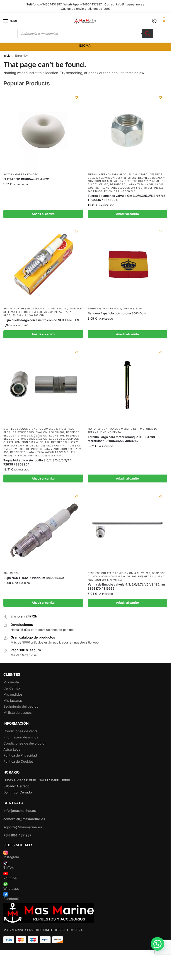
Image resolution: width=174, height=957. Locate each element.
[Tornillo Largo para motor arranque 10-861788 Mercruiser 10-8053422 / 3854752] (127, 385)
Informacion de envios (20, 737)
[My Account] (154, 21)
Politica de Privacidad (20, 755)
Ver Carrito (11, 688)
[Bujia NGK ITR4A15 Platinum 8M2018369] (43, 529)
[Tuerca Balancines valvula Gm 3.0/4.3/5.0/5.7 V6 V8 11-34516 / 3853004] (127, 130)
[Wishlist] (76, 97)
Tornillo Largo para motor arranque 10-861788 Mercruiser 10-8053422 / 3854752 (121, 439)
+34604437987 (51, 4)
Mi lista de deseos (17, 713)
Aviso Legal (12, 749)
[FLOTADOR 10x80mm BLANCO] (43, 130)
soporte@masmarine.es (22, 827)
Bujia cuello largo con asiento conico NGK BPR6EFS (41, 320)
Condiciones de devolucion (24, 743)
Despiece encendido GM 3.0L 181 (44, 308)
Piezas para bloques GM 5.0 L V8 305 (126, 187)
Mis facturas (13, 701)
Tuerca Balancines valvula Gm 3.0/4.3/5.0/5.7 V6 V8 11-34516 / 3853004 (126, 198)
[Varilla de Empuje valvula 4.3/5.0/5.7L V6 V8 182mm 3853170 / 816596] (127, 529)
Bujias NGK (11, 308)
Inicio (7, 55)
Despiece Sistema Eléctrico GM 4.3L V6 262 (42, 310)
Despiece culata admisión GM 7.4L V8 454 (41, 440)
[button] (163, 21)
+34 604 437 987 (17, 835)
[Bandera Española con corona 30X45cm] (127, 265)
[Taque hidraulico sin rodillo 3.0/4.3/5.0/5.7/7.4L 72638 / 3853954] (43, 385)
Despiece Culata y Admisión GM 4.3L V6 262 (119, 573)
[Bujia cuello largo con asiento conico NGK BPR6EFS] (43, 265)
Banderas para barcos (104, 308)
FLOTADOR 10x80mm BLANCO (26, 179)
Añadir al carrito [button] (43, 214)
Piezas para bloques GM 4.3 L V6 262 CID (37, 314)
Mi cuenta (11, 682)
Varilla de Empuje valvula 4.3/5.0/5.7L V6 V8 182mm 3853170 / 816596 (126, 586)
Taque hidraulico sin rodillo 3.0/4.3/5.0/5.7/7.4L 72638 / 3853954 (38, 462)
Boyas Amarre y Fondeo (20, 174)
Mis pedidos (13, 694)
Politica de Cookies (18, 761)
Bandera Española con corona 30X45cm (117, 313)
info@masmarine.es (130, 4)
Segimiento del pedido (21, 706)
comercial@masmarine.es (24, 819)
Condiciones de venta (20, 731)
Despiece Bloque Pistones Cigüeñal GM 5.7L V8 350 (41, 437)
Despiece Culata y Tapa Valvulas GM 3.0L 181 (42, 452)
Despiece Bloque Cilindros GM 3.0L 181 (31, 428)
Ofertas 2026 (132, 308)
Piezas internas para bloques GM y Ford (118, 174)
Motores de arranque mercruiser (113, 428)
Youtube (10, 878)
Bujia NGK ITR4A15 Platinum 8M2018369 (33, 578)
